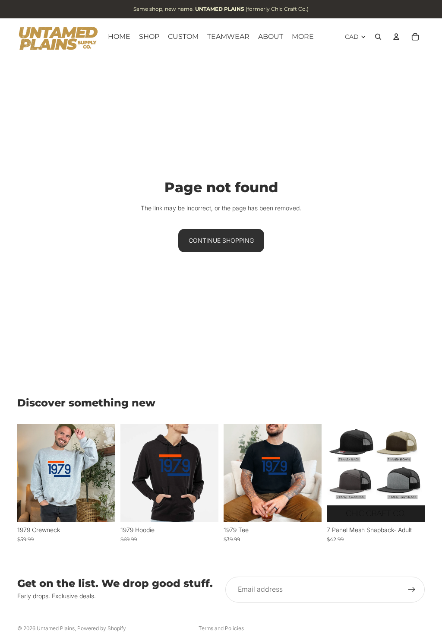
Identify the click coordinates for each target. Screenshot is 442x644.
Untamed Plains (56, 628)
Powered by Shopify (101, 628)
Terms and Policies (221, 628)
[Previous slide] (336, 472)
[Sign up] (412, 590)
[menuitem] (302, 36)
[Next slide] (415, 472)
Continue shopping (221, 240)
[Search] (378, 36)
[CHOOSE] (102, 508)
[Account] (396, 36)
